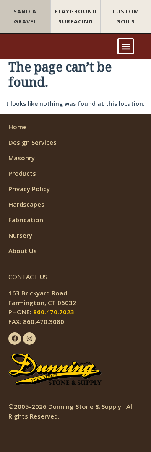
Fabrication (25, 220)
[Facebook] (14, 338)
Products (22, 173)
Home (17, 127)
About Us (22, 251)
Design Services (32, 142)
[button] (125, 46)
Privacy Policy (29, 189)
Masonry (21, 158)
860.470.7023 (53, 312)
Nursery (20, 235)
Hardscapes (26, 204)
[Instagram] (29, 338)
